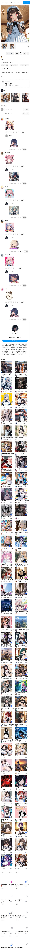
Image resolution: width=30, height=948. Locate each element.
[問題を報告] (19, 132)
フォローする (15, 341)
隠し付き (8, 113)
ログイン (26, 2)
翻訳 (1, 76)
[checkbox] (5, 113)
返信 (23, 132)
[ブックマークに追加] (21, 53)
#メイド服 (3, 68)
